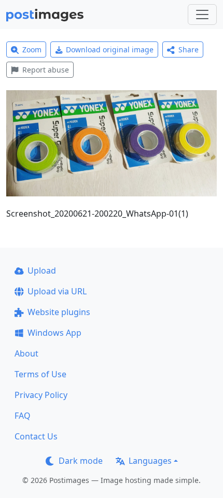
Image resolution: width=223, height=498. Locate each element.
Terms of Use (40, 374)
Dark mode (81, 460)
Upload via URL (57, 291)
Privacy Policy (41, 395)
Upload (41, 270)
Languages (150, 460)
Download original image (110, 49)
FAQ (23, 415)
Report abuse (45, 70)
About (26, 353)
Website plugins (58, 312)
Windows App (54, 332)
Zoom (31, 49)
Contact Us (36, 436)
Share (188, 49)
